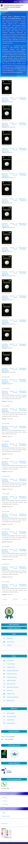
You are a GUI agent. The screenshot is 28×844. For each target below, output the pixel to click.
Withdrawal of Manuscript (12, 687)
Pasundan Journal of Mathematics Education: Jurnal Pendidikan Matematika (14, 99)
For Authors (4, 800)
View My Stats (4, 823)
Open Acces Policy (11, 683)
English (3, 812)
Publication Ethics (11, 667)
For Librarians (5, 804)
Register (25, 1)
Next (24, 599)
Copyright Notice (10, 719)
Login (20, 1)
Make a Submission (14, 624)
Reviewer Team (10, 641)
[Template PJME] (6, 770)
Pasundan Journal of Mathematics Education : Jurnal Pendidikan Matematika (12, 7)
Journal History (10, 660)
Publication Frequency (12, 677)
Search (15, 1)
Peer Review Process (12, 674)
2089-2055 (7, 739)
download (16, 70)
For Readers (4, 797)
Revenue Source (10, 700)
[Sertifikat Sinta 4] (9, 613)
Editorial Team (10, 638)
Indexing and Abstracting (12, 670)
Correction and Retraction (12, 697)
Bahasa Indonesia (6, 816)
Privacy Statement (11, 723)
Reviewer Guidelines (11, 716)
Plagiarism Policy (11, 693)
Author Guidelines (11, 713)
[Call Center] (4, 783)
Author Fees (9, 690)
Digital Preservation (11, 680)
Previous (4, 599)
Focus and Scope (11, 664)
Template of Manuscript (14, 628)
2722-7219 (7, 736)
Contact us (9, 645)
